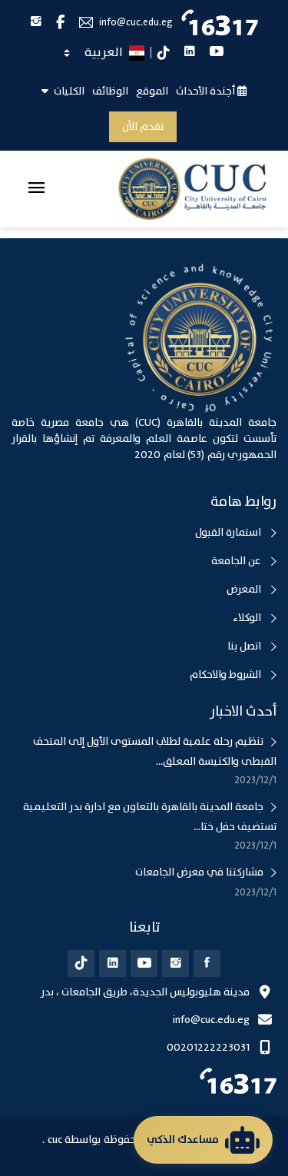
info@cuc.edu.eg (136, 23)
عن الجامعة (237, 561)
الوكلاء (248, 618)
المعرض (245, 589)
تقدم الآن (143, 126)
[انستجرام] (175, 963)
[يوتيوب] (144, 963)
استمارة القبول (229, 532)
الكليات (67, 91)
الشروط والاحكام (226, 674)
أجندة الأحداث (206, 91)
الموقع (152, 91)
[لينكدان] (112, 963)
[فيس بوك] (207, 963)
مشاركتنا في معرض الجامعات (199, 872)
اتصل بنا (245, 646)
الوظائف (110, 91)
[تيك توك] (81, 963)
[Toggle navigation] (36, 189)
